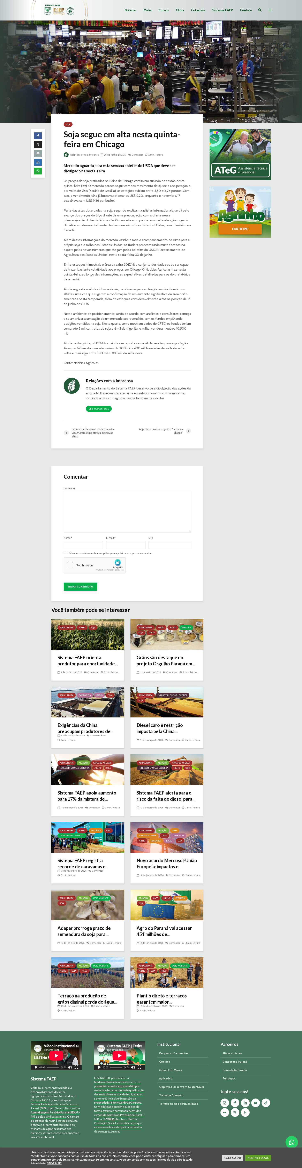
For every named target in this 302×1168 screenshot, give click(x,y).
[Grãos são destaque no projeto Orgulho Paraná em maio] (166, 634)
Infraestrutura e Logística (172, 695)
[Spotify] (235, 1112)
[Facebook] (235, 1103)
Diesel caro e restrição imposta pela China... (160, 728)
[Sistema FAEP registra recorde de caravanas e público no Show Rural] (87, 837)
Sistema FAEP (222, 10)
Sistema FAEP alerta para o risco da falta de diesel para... (166, 796)
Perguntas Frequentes (173, 1053)
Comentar (137, 154)
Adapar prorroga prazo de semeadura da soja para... (84, 931)
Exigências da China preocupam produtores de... (86, 728)
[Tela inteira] (76, 1067)
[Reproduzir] (36, 1067)
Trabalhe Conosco (171, 1095)
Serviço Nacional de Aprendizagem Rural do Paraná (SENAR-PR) (55, 1112)
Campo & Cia (85, 695)
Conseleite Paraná (234, 1070)
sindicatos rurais (56, 1116)
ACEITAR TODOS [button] (258, 1157)
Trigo (151, 632)
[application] (56, 1055)
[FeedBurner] (245, 1112)
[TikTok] (266, 1103)
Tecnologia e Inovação (72, 835)
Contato (246, 10)
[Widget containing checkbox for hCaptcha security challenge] (95, 565)
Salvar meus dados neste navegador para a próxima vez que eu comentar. (110, 553)
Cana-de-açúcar (102, 763)
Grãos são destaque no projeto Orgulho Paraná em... (166, 660)
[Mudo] (70, 1067)
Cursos (164, 10)
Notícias (130, 10)
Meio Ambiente (100, 898)
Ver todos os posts (99, 409)
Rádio (99, 695)
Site (151, 538)
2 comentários (98, 735)
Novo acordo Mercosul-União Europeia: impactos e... (167, 863)
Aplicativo (165, 1078)
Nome (68, 538)
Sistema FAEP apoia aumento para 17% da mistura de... (87, 796)
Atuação (83, 763)
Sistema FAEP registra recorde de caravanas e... (83, 863)
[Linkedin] (245, 1103)
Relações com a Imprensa (84, 154)
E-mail (110, 538)
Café (164, 835)
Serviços (186, 627)
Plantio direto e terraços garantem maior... (162, 999)
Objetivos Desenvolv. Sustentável (181, 1087)
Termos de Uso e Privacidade (178, 1103)
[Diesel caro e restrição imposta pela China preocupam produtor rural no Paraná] (166, 702)
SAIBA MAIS (54, 1163)
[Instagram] (224, 1103)
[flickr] (224, 1112)
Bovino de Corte (147, 835)
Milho (82, 627)
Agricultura (66, 627)
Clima (180, 10)
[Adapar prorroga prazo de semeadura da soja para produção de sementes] (87, 905)
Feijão (161, 627)
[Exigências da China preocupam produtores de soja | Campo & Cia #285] (87, 702)
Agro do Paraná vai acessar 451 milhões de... (164, 931)
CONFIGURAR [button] (232, 1157)
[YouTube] (255, 1103)
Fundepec (229, 1078)
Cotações (198, 10)
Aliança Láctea (232, 1053)
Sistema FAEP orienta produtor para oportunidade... (88, 660)
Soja (68, 124)
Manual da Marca (170, 1070)
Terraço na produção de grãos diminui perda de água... (87, 999)
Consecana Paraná (234, 1061)
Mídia (148, 10)
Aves (174, 830)
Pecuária (96, 830)
